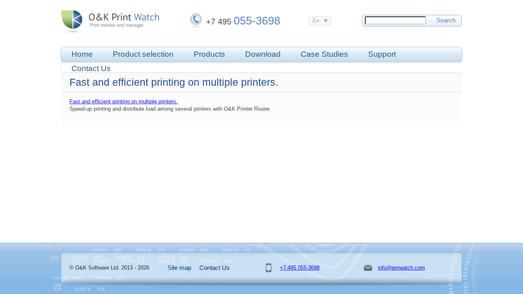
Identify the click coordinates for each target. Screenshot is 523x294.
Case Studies (324, 54)
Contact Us (91, 68)
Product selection (143, 54)
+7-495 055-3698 (300, 268)
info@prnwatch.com (401, 268)
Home (82, 54)
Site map (179, 267)
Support (382, 54)
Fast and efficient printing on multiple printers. (123, 101)
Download (263, 54)
